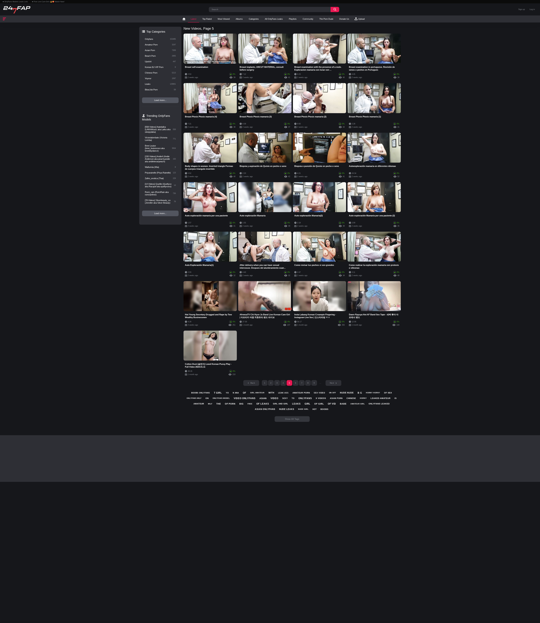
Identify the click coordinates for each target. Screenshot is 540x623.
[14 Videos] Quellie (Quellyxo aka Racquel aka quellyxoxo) (160, 185)
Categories (254, 19)
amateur (199, 404)
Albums (239, 19)
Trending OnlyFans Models (156, 117)
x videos (321, 398)
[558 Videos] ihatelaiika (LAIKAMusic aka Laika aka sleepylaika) (160, 129)
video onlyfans (245, 398)
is (395, 398)
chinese (351, 398)
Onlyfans (160, 39)
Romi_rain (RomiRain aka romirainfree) (160, 193)
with (271, 392)
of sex (388, 393)
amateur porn (301, 393)
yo (227, 393)
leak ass (283, 393)
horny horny (373, 393)
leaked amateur (381, 398)
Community (308, 19)
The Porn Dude (326, 19)
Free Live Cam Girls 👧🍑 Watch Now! (49, 2)
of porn (230, 404)
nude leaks (286, 409)
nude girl (303, 409)
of (244, 393)
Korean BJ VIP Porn (160, 67)
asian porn (336, 398)
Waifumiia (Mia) (160, 167)
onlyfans (305, 398)
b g (360, 393)
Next (332, 383)
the (218, 404)
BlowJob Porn (160, 89)
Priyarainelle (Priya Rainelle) (160, 172)
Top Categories (155, 31)
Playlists (293, 19)
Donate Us (344, 19)
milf (210, 404)
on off (332, 393)
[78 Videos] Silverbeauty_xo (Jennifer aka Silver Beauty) (160, 201)
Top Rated (207, 19)
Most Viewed (224, 19)
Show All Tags (292, 419)
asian (263, 398)
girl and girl (280, 404)
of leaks (262, 404)
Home (183, 18)
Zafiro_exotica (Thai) (160, 178)
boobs (324, 409)
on (207, 398)
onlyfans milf (194, 398)
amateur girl (357, 404)
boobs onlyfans (200, 393)
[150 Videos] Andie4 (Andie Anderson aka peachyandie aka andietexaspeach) (160, 159)
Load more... (160, 100)
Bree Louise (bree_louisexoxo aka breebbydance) (160, 148)
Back (252, 383)
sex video (319, 393)
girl (307, 404)
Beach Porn (160, 56)
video (274, 398)
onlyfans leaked (379, 404)
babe (343, 404)
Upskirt (160, 61)
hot (314, 409)
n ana (236, 393)
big (241, 404)
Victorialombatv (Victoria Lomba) (160, 138)
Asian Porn (160, 50)
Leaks (160, 84)
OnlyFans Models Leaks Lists (16, 2)
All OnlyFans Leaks (274, 19)
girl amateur (257, 393)
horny (363, 398)
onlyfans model (221, 398)
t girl (218, 393)
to (293, 398)
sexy (285, 398)
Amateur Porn (160, 44)
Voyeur (160, 78)
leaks (296, 404)
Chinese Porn (160, 73)
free (250, 404)
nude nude (347, 392)
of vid (332, 404)
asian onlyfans (265, 409)
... (320, 383)
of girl (319, 404)
